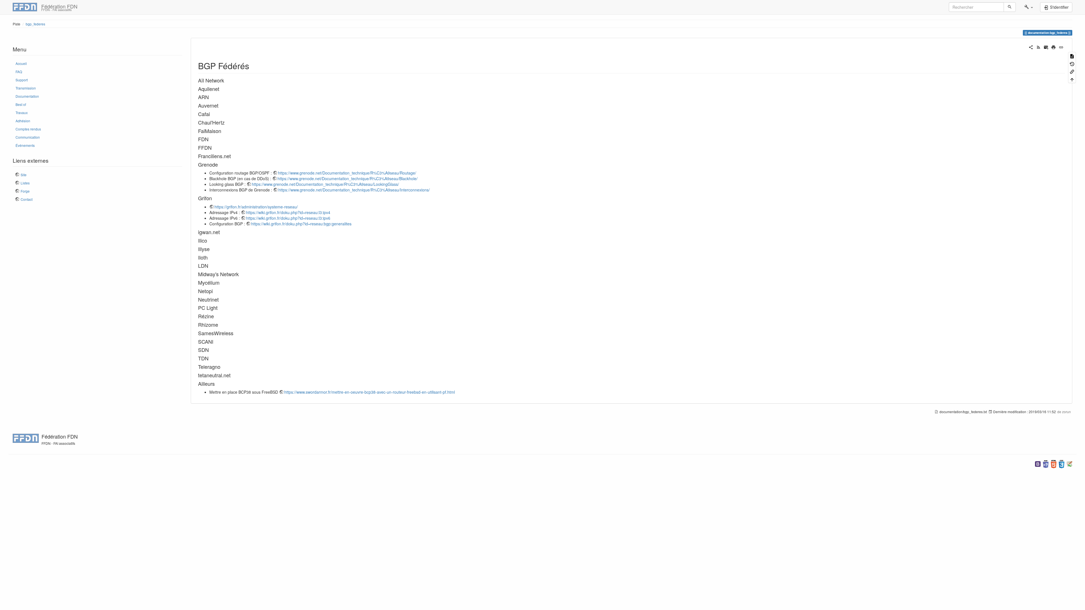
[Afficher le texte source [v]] (1072, 55)
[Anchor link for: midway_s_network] (241, 273)
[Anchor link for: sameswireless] (235, 333)
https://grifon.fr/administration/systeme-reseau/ (256, 207)
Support (22, 79)
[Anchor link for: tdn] (211, 358)
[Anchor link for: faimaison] (223, 130)
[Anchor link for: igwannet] (222, 231)
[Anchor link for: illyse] (212, 248)
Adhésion (23, 120)
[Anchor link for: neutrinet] (221, 299)
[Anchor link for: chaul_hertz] (227, 122)
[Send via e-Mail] (1046, 46)
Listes (25, 182)
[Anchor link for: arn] (211, 96)
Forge (25, 191)
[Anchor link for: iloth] (210, 257)
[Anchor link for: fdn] (211, 138)
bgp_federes (35, 23)
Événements (25, 145)
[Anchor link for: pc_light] (220, 307)
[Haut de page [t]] (1072, 78)
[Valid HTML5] (1053, 463)
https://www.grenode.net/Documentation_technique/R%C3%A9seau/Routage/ (347, 173)
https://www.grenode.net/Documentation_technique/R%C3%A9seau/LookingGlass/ (325, 184)
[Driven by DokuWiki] (1069, 463)
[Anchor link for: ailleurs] (217, 383)
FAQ (19, 71)
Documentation (27, 96)
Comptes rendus (28, 129)
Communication (28, 137)
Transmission (26, 88)
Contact (26, 199)
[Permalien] (1061, 46)
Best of (21, 104)
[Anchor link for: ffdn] (214, 147)
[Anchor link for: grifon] (214, 198)
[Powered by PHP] (1046, 463)
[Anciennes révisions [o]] (1072, 63)
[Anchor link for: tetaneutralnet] (233, 375)
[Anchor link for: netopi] (215, 290)
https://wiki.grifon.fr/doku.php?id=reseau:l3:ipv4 (288, 212)
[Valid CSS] (1061, 463)
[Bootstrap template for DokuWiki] (1038, 463)
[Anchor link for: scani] (215, 341)
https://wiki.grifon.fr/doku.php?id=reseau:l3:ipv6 (288, 218)
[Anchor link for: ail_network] (226, 80)
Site (24, 174)
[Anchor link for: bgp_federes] (253, 65)
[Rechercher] (1010, 7)
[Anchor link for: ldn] (210, 265)
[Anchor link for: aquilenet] (221, 88)
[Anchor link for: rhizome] (220, 324)
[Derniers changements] (1038, 46)
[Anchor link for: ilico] (209, 240)
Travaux (22, 112)
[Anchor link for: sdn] (211, 349)
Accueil (21, 63)
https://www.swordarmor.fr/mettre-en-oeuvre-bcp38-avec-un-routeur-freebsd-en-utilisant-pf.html (369, 392)
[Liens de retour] (1072, 71)
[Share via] (1030, 46)
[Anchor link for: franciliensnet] (233, 155)
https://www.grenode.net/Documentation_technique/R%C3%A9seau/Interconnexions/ (354, 190)
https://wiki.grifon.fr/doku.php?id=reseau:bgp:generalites (301, 223)
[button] (1028, 7)
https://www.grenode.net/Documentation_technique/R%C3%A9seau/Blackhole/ (347, 178)
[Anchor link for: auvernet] (220, 105)
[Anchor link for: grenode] (220, 164)
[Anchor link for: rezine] (216, 316)
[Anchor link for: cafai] (212, 113)
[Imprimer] (1053, 46)
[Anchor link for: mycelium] (222, 282)
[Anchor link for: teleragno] (222, 366)
